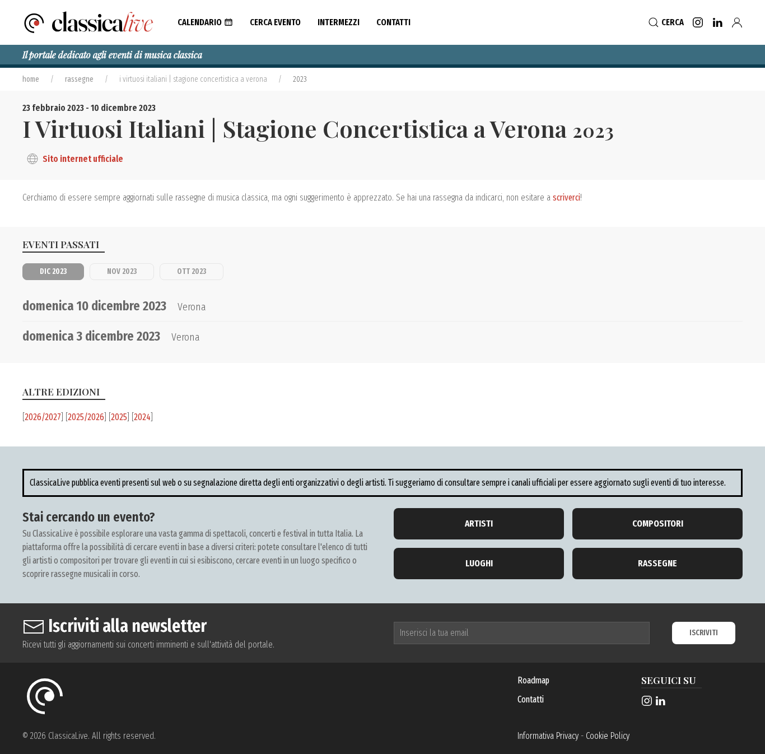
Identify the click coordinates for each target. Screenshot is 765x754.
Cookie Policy (607, 735)
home (30, 79)
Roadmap (533, 680)
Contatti (530, 699)
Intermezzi (339, 22)
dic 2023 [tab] (53, 271)
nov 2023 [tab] (122, 271)
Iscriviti (703, 632)
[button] (205, 22)
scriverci (566, 197)
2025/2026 (86, 417)
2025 (119, 417)
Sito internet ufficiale (83, 158)
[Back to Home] (88, 22)
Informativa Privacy (548, 735)
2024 (142, 417)
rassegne (79, 79)
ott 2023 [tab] (191, 271)
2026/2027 (43, 417)
